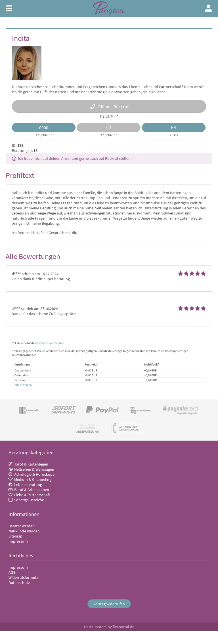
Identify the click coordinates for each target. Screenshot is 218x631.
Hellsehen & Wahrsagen (34, 469)
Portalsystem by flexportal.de (109, 626)
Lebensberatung (28, 484)
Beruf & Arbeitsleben (31, 489)
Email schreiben (174, 127)
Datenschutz (19, 582)
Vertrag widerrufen (109, 603)
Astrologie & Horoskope (34, 474)
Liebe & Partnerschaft (32, 494)
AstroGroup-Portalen (50, 343)
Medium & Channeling (32, 479)
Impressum (18, 541)
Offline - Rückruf (113, 106)
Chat (109, 127)
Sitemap (15, 536)
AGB (12, 572)
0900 (43, 127)
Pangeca (109, 8)
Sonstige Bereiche (29, 499)
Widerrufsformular (24, 577)
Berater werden (22, 525)
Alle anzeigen (23, 385)
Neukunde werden (24, 531)
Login (208, 8)
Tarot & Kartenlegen (31, 464)
